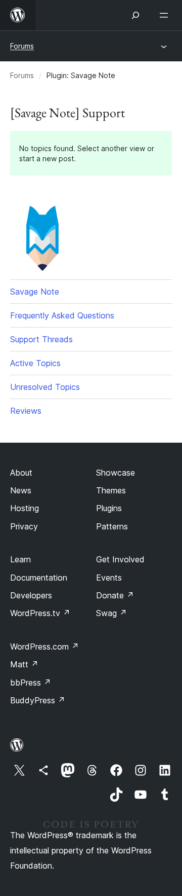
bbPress (30, 682)
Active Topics (35, 363)
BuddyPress (37, 700)
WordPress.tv (40, 613)
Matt (24, 664)
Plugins (109, 508)
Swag (111, 613)
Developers (31, 595)
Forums (22, 46)
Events (109, 577)
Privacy (24, 526)
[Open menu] (166, 15)
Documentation (38, 577)
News (20, 490)
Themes (111, 490)
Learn (20, 559)
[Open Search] (135, 15)
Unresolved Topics (45, 387)
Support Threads (41, 339)
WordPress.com (44, 646)
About (21, 473)
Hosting (24, 508)
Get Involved (120, 559)
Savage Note (34, 291)
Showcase (115, 473)
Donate (115, 595)
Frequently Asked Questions (62, 315)
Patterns (112, 526)
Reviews (25, 411)
